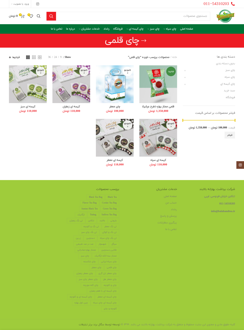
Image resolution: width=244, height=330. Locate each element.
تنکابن (91, 220)
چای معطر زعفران (84, 273)
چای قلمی (112, 267)
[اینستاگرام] (37, 4)
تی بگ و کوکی (109, 232)
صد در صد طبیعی (84, 244)
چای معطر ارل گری (107, 273)
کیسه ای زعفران (71, 106)
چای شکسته (89, 261)
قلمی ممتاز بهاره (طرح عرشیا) (158, 106)
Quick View (142, 80)
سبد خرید (229, 90)
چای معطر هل (110, 279)
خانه (174, 57)
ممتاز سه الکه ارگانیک (106, 255)
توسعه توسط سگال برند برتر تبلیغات (99, 324)
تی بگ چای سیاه (108, 238)
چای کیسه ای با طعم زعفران (103, 290)
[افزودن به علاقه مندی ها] (142, 71)
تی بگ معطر (110, 226)
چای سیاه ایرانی (109, 261)
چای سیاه (230, 77)
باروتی (113, 220)
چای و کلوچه (110, 285)
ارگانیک (81, 214)
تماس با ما (171, 229)
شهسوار (102, 244)
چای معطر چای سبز (88, 279)
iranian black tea (90, 208)
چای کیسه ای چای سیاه (105, 302)
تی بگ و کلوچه (91, 226)
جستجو (51, 16)
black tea (112, 197)
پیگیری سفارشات (167, 222)
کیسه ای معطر (115, 160)
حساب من (171, 203)
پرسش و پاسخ (168, 216)
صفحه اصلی (170, 196)
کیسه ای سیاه (158, 160)
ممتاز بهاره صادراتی (86, 250)
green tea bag (110, 208)
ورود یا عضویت (21, 4)
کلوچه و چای (110, 308)
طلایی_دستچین (109, 250)
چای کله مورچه (90, 285)
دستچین (90, 238)
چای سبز (230, 70)
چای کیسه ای (227, 84)
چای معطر (114, 106)
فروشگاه (230, 97)
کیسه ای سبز (28, 106)
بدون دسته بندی (225, 63)
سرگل (114, 244)
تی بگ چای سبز (89, 232)
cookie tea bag (109, 202)
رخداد (174, 209)
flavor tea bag (90, 202)
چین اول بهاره (81, 302)
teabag (93, 214)
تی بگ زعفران (76, 220)
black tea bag (95, 197)
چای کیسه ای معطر (107, 296)
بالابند (102, 220)
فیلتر (229, 135)
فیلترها (16, 57)
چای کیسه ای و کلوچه (81, 296)
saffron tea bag (109, 214)
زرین (78, 238)
